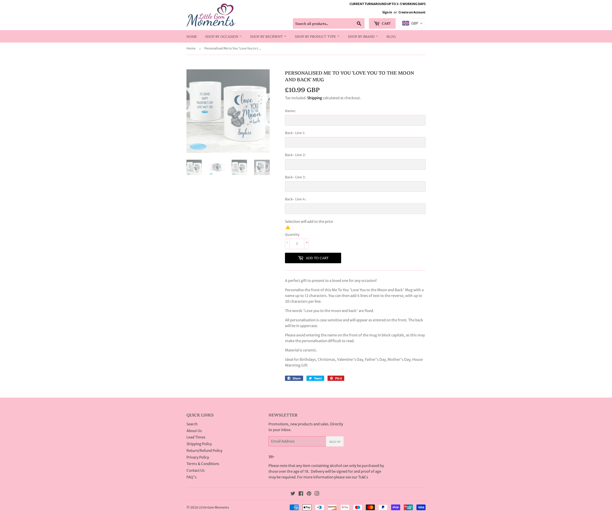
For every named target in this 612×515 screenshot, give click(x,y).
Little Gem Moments (214, 507)
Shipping (314, 98)
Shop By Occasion (222, 36)
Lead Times (195, 437)
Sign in (387, 12)
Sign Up (334, 441)
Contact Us (195, 470)
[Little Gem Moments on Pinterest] (308, 494)
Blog (391, 36)
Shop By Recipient (267, 36)
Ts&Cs (363, 477)
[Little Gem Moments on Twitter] (292, 494)
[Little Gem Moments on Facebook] (300, 494)
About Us (194, 430)
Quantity (292, 234)
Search (192, 424)
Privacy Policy (197, 457)
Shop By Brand (362, 36)
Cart (386, 23)
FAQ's (191, 477)
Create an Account (412, 12)
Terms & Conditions (202, 463)
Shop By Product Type (316, 36)
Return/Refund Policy (204, 450)
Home (191, 36)
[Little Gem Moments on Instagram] (317, 494)
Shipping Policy (199, 444)
